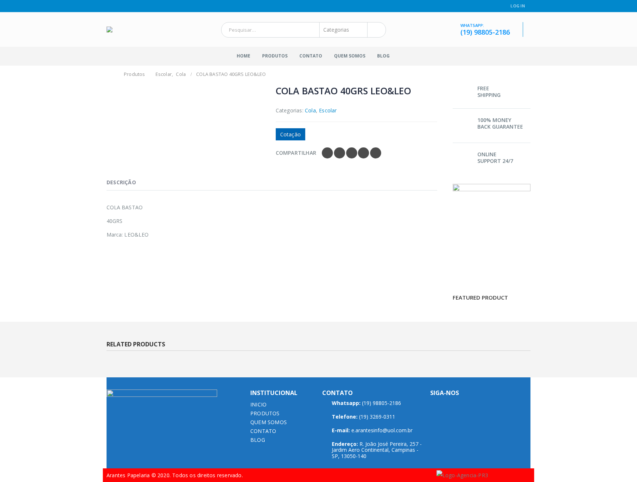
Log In (518, 5)
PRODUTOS (265, 413)
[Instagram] (118, 6)
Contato (310, 56)
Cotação (290, 134)
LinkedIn (351, 152)
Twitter (339, 152)
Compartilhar (296, 152)
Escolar (328, 110)
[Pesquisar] (375, 29)
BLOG (257, 439)
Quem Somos (349, 56)
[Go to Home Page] (111, 74)
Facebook (327, 152)
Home (243, 56)
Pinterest (363, 152)
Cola (310, 110)
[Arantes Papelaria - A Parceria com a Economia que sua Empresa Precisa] (131, 29)
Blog (383, 56)
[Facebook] (109, 6)
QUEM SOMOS (268, 422)
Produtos (275, 56)
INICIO (258, 404)
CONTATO (263, 430)
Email (375, 152)
